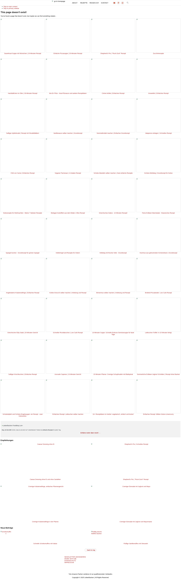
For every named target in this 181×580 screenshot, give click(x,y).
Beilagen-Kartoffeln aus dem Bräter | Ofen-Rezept (68, 213)
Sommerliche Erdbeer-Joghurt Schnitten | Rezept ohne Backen (158, 374)
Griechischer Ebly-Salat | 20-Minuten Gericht (22, 332)
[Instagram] (122, 3)
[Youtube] (114, 3)
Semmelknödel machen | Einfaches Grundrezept (113, 133)
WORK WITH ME (70, 559)
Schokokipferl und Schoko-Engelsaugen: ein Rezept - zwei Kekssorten (23, 415)
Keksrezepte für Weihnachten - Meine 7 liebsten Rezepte (22, 213)
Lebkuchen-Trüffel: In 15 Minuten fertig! (158, 332)
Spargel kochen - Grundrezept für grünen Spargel (22, 253)
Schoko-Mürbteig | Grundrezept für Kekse (158, 173)
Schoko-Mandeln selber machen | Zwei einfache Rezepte (113, 173)
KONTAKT (104, 3)
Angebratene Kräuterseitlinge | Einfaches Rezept (22, 293)
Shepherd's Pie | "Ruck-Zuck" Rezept (113, 53)
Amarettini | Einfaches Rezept (158, 93)
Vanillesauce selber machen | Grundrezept (67, 133)
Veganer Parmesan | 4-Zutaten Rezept (68, 173)
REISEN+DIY (94, 3)
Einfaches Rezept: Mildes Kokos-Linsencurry (158, 414)
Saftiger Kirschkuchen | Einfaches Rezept (22, 374)
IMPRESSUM (69, 562)
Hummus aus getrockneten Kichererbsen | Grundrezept (158, 253)
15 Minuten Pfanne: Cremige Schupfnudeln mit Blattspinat (113, 374)
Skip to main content (10, 6)
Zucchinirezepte (158, 53)
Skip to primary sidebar (11, 8)
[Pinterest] (118, 3)
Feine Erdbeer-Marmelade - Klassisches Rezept (158, 213)
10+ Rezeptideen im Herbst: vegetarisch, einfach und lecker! (113, 414)
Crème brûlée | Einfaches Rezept (113, 93)
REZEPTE (83, 3)
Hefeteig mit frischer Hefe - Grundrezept (113, 253)
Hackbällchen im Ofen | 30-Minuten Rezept (22, 93)
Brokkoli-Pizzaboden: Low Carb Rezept (158, 293)
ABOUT (74, 3)
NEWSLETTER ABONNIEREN (75, 557)
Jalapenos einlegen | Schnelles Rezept (158, 133)
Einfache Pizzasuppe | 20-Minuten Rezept (68, 53)
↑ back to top (90, 550)
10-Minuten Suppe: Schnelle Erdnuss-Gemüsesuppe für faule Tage (113, 333)
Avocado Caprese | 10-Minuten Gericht (68, 374)
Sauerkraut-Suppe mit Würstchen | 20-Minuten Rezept (22, 53)
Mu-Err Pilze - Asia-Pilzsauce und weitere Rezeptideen (68, 93)
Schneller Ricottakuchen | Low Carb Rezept (68, 332)
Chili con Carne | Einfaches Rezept (23, 173)
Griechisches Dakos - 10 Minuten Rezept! (113, 213)
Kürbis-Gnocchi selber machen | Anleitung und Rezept (67, 293)
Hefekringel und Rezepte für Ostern (68, 253)
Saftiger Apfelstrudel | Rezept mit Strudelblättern (22, 133)
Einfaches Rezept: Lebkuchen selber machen (67, 414)
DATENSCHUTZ (70, 561)
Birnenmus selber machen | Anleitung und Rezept (113, 293)
